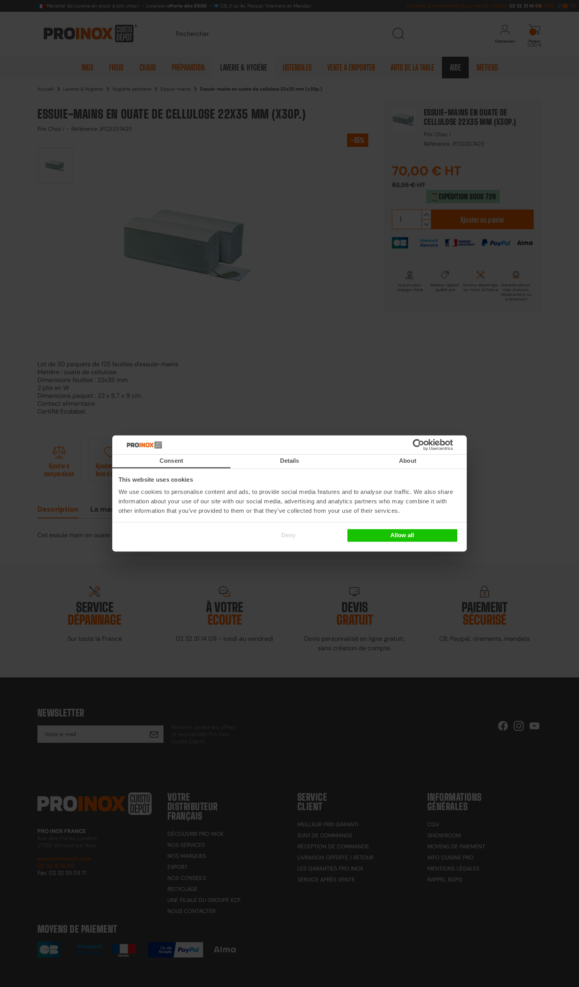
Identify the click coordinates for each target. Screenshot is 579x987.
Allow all (402, 535)
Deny (288, 535)
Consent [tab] (171, 460)
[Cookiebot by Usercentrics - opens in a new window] (430, 445)
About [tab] (407, 460)
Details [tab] (289, 460)
